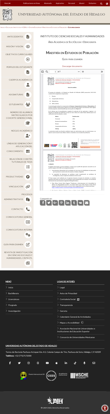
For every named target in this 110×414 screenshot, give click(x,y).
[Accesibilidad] (105, 408)
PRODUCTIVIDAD (14, 176)
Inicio (2, 27)
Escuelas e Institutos (13, 27)
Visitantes (92, 3)
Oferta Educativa (35, 27)
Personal (71, 3)
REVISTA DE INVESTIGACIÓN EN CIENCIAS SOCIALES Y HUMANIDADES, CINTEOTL (18, 255)
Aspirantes (60, 3)
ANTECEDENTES (15, 36)
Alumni (81, 3)
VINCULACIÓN (16, 186)
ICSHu (24, 27)
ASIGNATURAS (16, 94)
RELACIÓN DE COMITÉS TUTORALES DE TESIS (20, 160)
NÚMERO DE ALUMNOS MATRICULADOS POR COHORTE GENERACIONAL (19, 115)
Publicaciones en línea (31, 3)
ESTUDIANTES (16, 104)
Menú (6, 3)
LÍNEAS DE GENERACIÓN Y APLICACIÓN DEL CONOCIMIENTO (20, 147)
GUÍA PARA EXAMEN (13, 244)
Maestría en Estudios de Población (54, 27)
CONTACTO (17, 209)
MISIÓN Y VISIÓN (14, 46)
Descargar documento (72, 66)
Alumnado (48, 3)
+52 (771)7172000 (23, 355)
